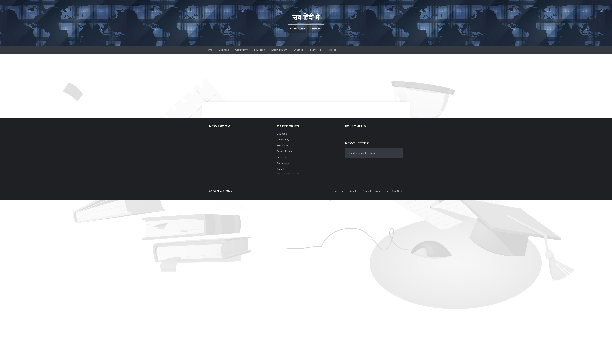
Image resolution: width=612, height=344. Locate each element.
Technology (316, 49)
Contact (366, 191)
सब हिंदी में (306, 17)
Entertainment (279, 49)
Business (224, 49)
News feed (340, 191)
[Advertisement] (306, 78)
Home (209, 49)
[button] (405, 50)
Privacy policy (381, 191)
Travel (332, 49)
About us (354, 191)
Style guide (397, 191)
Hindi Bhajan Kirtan (288, 173)
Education (259, 49)
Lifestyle (298, 49)
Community (241, 49)
